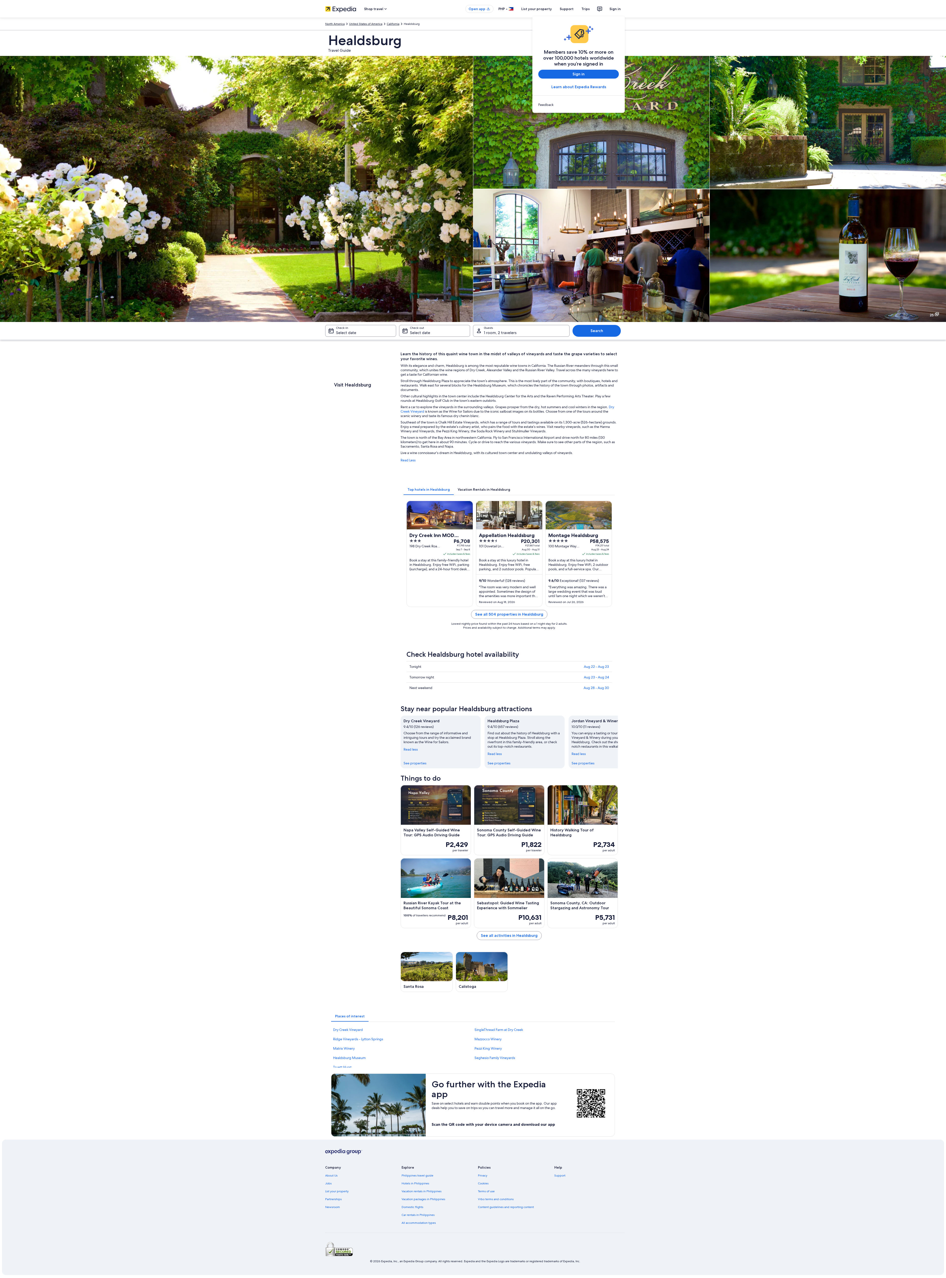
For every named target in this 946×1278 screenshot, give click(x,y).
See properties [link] (415, 763)
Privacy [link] (482, 1175)
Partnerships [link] (333, 1199)
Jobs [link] (328, 1183)
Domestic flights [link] (412, 1207)
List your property (536, 9)
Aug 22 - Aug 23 (596, 666)
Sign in (615, 9)
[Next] (618, 742)
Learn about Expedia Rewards (578, 86)
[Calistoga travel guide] (482, 972)
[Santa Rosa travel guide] (427, 972)
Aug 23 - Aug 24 (596, 677)
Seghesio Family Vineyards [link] (494, 1058)
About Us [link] (331, 1175)
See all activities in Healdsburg (509, 935)
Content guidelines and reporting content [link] (506, 1207)
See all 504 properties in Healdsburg (509, 614)
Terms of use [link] (486, 1191)
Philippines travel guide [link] (417, 1175)
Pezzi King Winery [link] (488, 1048)
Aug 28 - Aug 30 (596, 688)
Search (597, 330)
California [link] (393, 24)
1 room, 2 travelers (500, 332)
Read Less (408, 460)
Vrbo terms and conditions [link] (496, 1199)
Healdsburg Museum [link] (349, 1058)
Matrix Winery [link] (344, 1048)
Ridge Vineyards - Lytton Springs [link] (358, 1039)
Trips (585, 9)
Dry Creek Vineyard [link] (348, 1029)
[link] (578, 105)
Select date (346, 332)
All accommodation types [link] (419, 1223)
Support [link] (559, 1175)
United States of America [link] (365, 24)
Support (567, 9)
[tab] (429, 489)
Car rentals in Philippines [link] (418, 1215)
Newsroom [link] (332, 1207)
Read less (411, 749)
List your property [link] (337, 1191)
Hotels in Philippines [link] (415, 1183)
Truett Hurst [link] (342, 1067)
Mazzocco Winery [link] (488, 1039)
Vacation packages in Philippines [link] (423, 1199)
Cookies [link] (483, 1183)
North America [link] (335, 24)
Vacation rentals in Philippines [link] (421, 1191)
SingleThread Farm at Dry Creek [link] (498, 1029)
